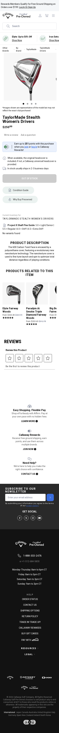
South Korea (45, 715)
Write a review (11, 135)
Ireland (37, 715)
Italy (53, 712)
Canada (25, 712)
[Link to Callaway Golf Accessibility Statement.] (29, 722)
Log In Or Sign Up (27, 7)
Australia (33, 712)
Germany (12, 715)
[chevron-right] (50, 497)
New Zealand (27, 715)
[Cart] (47, 15)
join (26, 147)
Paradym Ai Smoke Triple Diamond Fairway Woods (36, 313)
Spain (19, 715)
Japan (18, 712)
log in (34, 147)
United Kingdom (44, 712)
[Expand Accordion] (38, 648)
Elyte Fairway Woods (10, 310)
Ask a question (28, 135)
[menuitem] (40, 15)
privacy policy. (32, 506)
